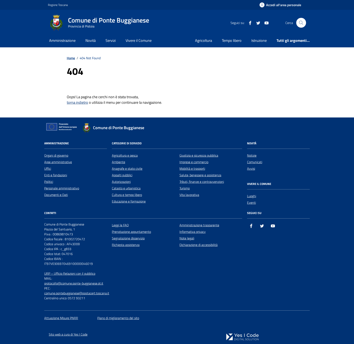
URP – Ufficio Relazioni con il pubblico (69, 273)
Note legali (186, 238)
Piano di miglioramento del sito (118, 318)
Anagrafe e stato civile (127, 168)
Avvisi (251, 168)
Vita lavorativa (189, 194)
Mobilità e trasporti (192, 168)
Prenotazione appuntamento (131, 231)
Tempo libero (232, 40)
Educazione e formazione (129, 201)
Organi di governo (56, 155)
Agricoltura (203, 40)
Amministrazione (62, 40)
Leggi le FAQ (120, 225)
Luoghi (251, 196)
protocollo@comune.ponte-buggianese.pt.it (73, 283)
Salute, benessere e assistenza (200, 175)
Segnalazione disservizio (128, 238)
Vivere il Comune (139, 40)
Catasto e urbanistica (126, 188)
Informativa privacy (192, 231)
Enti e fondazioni (55, 175)
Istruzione (259, 40)
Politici (48, 181)
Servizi (111, 40)
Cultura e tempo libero (127, 194)
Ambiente (118, 161)
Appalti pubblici (122, 175)
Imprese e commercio (193, 161)
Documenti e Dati (56, 194)
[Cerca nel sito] (301, 23)
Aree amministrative (58, 161)
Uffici (47, 168)
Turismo (184, 188)
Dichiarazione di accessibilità (198, 244)
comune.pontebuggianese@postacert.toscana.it (76, 293)
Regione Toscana (58, 5)
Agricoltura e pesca (125, 155)
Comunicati (254, 161)
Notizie (251, 155)
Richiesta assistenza (126, 244)
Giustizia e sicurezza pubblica (198, 155)
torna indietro (77, 102)
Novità (90, 40)
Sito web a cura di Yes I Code (68, 334)
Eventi (251, 202)
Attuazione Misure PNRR (61, 318)
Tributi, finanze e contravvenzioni (201, 181)
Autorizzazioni (121, 181)
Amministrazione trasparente (199, 225)
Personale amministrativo (61, 188)
